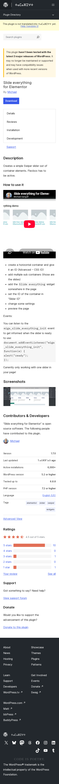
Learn (6, 675)
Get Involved (39, 675)
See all (52, 573)
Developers (10, 686)
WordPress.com (14, 702)
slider (42, 503)
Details (11, 113)
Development (15, 138)
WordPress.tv (13, 692)
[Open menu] (54, 5)
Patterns (36, 664)
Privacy (7, 664)
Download (11, 100)
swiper (51, 503)
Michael (12, 92)
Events (35, 680)
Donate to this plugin (15, 627)
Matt (7, 708)
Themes (36, 653)
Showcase (37, 647)
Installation (13, 130)
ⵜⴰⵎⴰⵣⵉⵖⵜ (18, 734)
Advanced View (12, 518)
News (6, 653)
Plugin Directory (12, 14)
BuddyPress (12, 720)
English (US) (49, 495)
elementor (32, 503)
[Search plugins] (38, 37)
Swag (36, 692)
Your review (10, 573)
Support (11, 147)
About (6, 647)
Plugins (35, 658)
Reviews (12, 121)
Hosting (8, 658)
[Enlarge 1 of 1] (51, 391)
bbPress (10, 714)
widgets (50, 509)
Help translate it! (30, 26)
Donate (37, 686)
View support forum (15, 598)
